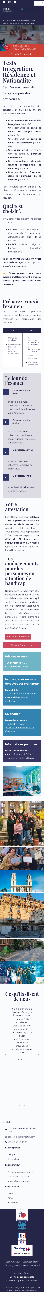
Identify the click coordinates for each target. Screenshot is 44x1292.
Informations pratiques (19, 1181)
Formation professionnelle (20, 1172)
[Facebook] (5, 3)
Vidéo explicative (32, 357)
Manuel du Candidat (12, 339)
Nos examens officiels (20, 20)
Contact (11, 1193)
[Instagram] (10, 3)
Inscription (13, 1202)
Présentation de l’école (19, 1176)
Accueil (6, 20)
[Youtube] (16, 3)
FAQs (10, 1198)
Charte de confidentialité (22, 1277)
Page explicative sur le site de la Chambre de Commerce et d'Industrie (34, 344)
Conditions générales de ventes (21, 1280)
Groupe (11, 1154)
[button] (22, 9)
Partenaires (13, 1159)
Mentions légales (22, 1273)
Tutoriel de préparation (33, 363)
